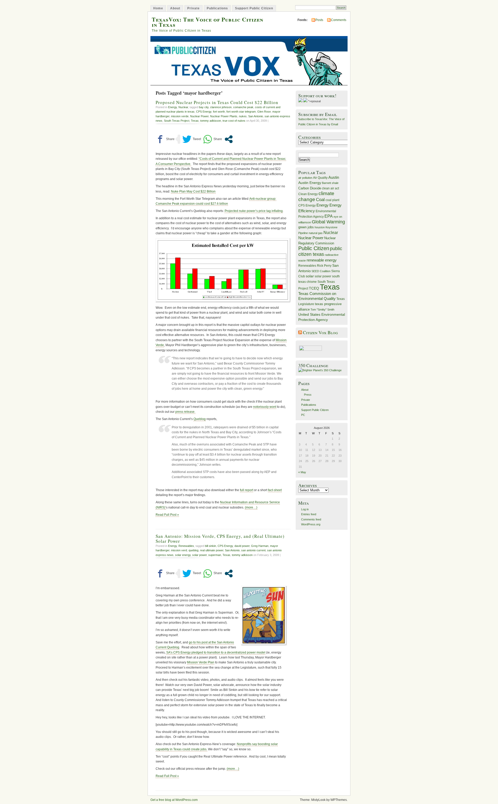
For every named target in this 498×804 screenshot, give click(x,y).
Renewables (186, 545)
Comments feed (311, 519)
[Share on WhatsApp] (212, 139)
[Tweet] (191, 139)
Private (193, 8)
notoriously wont (264, 407)
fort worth (219, 111)
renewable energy (322, 260)
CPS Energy (203, 111)
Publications (217, 8)
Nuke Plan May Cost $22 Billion (193, 191)
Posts (319, 20)
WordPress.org (310, 524)
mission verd (179, 550)
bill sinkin (210, 545)
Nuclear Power (199, 116)
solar (310, 276)
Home (158, 8)
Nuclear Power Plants (223, 116)
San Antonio (255, 116)
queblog (193, 550)
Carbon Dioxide (309, 188)
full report (246, 490)
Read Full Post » (167, 515)
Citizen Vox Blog (320, 332)
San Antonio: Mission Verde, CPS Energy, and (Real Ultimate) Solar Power (220, 538)
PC (303, 414)
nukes (243, 116)
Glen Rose (264, 111)
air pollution (305, 177)
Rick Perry (324, 265)
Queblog (199, 419)
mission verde (180, 116)
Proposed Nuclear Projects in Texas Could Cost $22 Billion (217, 102)
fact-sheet (275, 490)
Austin (333, 177)
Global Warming (328, 221)
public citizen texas (320, 251)
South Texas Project (176, 120)
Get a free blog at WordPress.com (174, 800)
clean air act (330, 188)
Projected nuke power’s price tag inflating (254, 211)
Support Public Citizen (254, 8)
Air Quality (320, 178)
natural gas (316, 233)
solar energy (183, 554)
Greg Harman (259, 545)
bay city (204, 107)
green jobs (306, 227)
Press (308, 394)
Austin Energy (309, 183)
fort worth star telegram (241, 111)
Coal (320, 199)
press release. (185, 412)
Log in (305, 509)
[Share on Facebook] (165, 139)
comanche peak (243, 107)
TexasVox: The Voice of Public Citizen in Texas (207, 21)
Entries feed (308, 514)
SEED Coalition (321, 271)
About (175, 8)
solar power (199, 554)
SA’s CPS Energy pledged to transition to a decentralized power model (215, 652)
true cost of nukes (234, 120)
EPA (328, 216)
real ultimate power (211, 550)
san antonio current (253, 550)
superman (214, 554)
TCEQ (314, 288)
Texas (195, 120)
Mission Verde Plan (200, 662)
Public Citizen (313, 248)
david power (242, 545)
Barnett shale (330, 182)
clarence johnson (221, 107)
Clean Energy (308, 194)
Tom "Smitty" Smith (322, 309)
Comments (338, 20)
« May (302, 472)
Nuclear (183, 107)
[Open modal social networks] (228, 139)
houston (320, 227)
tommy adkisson (210, 120)
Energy (172, 107)
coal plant (332, 200)
